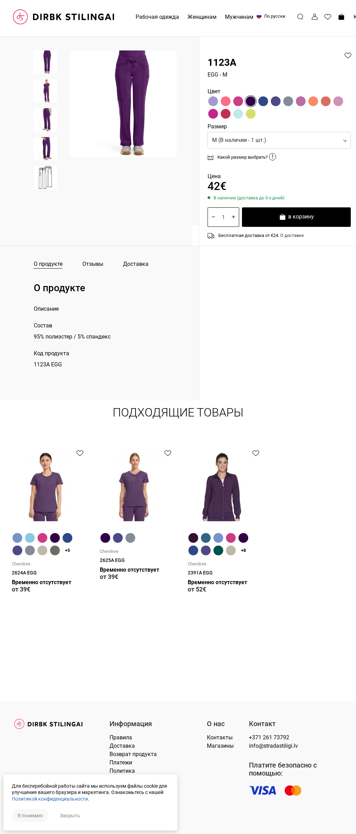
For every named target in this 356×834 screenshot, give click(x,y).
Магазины (220, 745)
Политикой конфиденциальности (50, 799)
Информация (131, 724)
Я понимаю (30, 815)
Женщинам (202, 17)
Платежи (121, 762)
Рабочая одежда (157, 17)
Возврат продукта (133, 754)
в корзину (300, 216)
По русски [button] (274, 16)
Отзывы (92, 264)
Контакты (220, 737)
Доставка (135, 264)
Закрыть (70, 815)
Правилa (121, 737)
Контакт (262, 724)
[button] (279, 140)
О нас (216, 724)
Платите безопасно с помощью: (283, 769)
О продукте (48, 264)
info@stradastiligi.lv (273, 745)
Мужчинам (239, 17)
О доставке (292, 235)
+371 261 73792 (269, 737)
